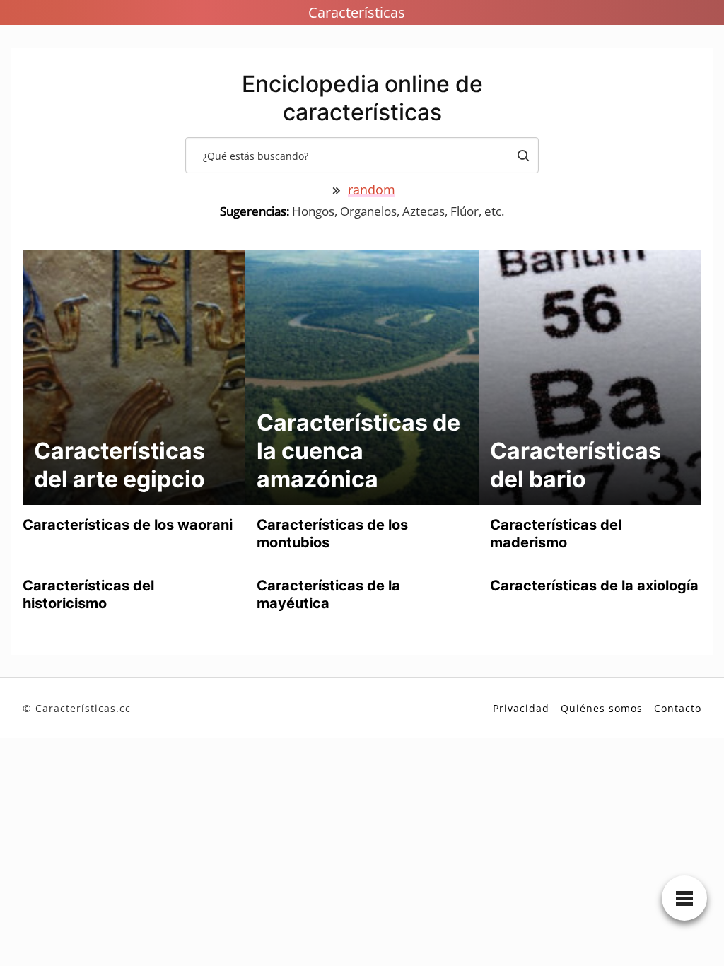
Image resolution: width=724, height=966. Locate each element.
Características (356, 13)
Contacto (677, 708)
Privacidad (521, 708)
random (371, 189)
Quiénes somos (602, 708)
